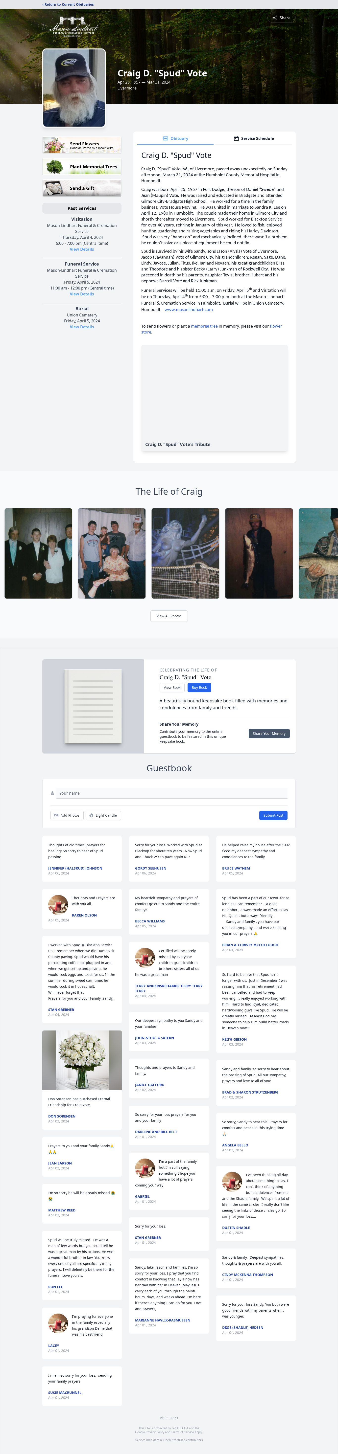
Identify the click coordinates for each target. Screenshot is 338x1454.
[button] (82, 1060)
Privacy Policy (155, 1432)
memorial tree (204, 326)
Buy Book (199, 687)
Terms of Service (182, 1432)
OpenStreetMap (174, 1440)
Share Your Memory (269, 733)
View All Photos (169, 616)
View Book (172, 687)
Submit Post (273, 815)
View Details (82, 249)
